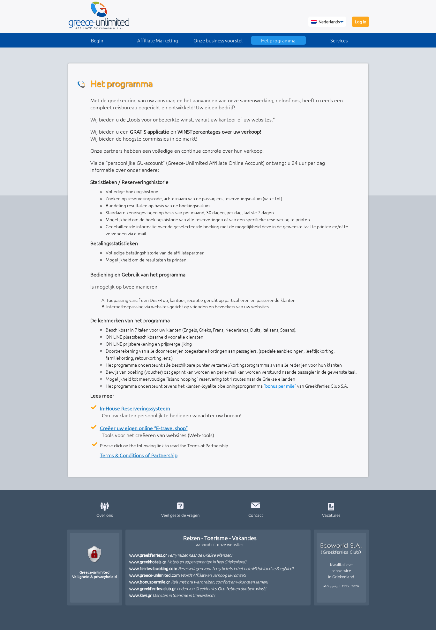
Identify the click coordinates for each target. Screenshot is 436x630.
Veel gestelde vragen (180, 515)
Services (339, 40)
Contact (255, 515)
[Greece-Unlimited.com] (99, 27)
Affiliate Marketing (157, 40)
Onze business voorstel (218, 40)
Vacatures (331, 515)
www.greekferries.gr (180, 555)
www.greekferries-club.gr (197, 588)
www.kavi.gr (172, 595)
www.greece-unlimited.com (187, 575)
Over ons (104, 515)
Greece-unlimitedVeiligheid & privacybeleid (94, 574)
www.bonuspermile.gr (198, 582)
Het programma (278, 40)
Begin (97, 40)
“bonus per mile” (280, 386)
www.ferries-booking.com (211, 568)
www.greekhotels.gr (187, 562)
